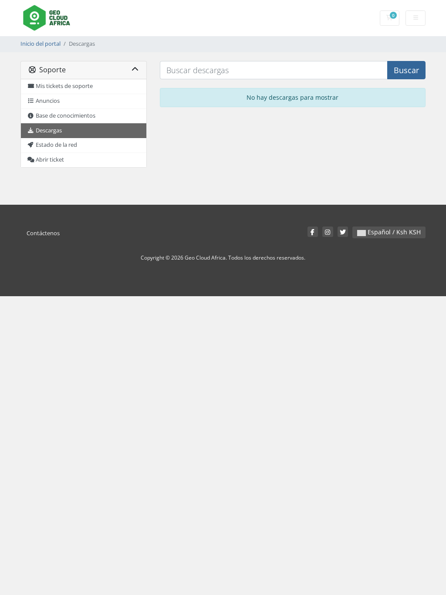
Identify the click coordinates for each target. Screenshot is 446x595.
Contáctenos (43, 233)
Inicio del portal (40, 43)
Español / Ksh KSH (393, 232)
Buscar (406, 70)
